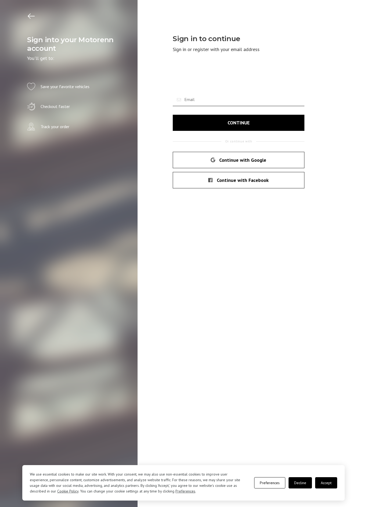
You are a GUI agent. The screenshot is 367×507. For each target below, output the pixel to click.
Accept (326, 482)
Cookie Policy (67, 491)
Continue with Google (242, 160)
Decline (300, 482)
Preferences (185, 491)
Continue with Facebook (243, 180)
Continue (239, 123)
